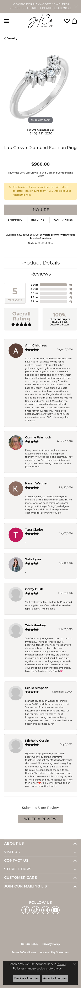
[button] (67, 21)
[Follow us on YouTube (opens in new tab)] (55, 910)
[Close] (76, 6)
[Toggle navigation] (6, 21)
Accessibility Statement (55, 952)
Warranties (63, 220)
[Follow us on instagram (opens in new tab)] (45, 910)
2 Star (34, 297)
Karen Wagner (36, 483)
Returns (38, 220)
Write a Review (40, 819)
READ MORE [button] (62, 8)
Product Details (40, 263)
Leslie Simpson (36, 688)
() (70, 284)
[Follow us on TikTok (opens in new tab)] (35, 910)
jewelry (12, 38)
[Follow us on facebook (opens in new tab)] (25, 910)
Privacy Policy (51, 944)
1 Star (34, 301)
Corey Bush (34, 589)
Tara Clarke (34, 529)
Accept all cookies (55, 978)
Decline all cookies (26, 978)
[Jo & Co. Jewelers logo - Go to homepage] (40, 21)
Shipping (15, 220)
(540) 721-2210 (40, 133)
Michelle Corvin (37, 740)
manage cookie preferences (43, 968)
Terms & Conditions (24, 952)
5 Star (34, 284)
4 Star (34, 288)
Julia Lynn (33, 559)
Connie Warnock (38, 437)
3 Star (34, 293)
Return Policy (29, 944)
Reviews (40, 274)
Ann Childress (36, 345)
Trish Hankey (35, 625)
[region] (40, 88)
